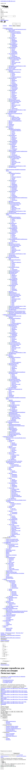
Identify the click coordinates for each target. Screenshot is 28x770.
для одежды (8, 617)
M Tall (6, 711)
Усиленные (14, 51)
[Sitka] (4, 8)
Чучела (7, 574)
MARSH (11, 400)
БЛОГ (4, 626)
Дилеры (8, 738)
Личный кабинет (4, 20)
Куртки (10, 123)
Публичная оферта (10, 729)
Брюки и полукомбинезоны (15, 120)
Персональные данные (11, 731)
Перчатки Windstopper (16, 496)
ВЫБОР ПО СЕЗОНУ (8, 436)
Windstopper (14, 40)
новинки (5, 677)
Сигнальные (14, 281)
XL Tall (18, 711)
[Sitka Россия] (1, 762)
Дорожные (11, 559)
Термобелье (11, 124)
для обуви (8, 618)
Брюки (10, 392)
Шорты (13, 451)
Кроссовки (13, 585)
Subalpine (11, 70)
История (8, 722)
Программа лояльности (11, 736)
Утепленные (14, 41)
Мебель (7, 552)
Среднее (13, 35)
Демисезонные (12, 581)
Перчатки (13, 63)
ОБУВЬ (5, 579)
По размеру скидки (7, 682)
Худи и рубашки (12, 98)
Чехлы (10, 547)
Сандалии (8, 601)
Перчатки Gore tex (15, 495)
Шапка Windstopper (15, 491)
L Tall (12, 711)
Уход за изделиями (10, 733)
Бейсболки (13, 207)
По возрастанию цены (8, 680)
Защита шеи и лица (15, 418)
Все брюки (13, 450)
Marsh (10, 172)
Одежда (8, 623)
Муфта (13, 535)
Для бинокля (14, 108)
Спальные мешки (13, 111)
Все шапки (13, 490)
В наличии (3, 658)
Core (12, 175)
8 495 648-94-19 (4, 1)
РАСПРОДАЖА (12, 67)
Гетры (12, 64)
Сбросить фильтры (5, 640)
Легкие (13, 50)
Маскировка (9, 551)
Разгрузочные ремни (13, 546)
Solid (10, 258)
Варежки (13, 531)
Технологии (9, 723)
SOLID (10, 423)
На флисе (13, 42)
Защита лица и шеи (15, 62)
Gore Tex (13, 328)
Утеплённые (14, 486)
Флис (10, 468)
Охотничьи (11, 558)
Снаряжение (9, 624)
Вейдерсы (11, 201)
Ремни (12, 302)
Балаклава (13, 248)
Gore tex (13, 39)
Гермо (10, 561)
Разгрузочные (14, 87)
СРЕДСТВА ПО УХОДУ (9, 615)
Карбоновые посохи (10, 550)
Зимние (10, 589)
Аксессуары (11, 115)
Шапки (13, 61)
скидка (9, 677)
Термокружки (9, 570)
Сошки (7, 575)
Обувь (7, 622)
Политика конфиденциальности (13, 728)
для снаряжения (9, 619)
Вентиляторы (9, 609)
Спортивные (14, 269)
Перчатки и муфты (15, 119)
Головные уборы (15, 59)
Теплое (13, 36)
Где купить (5, 625)
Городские (13, 584)
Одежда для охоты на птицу (12, 540)
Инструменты (9, 576)
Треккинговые (14, 587)
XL (14, 711)
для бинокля (14, 386)
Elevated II (11, 128)
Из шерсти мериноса (16, 33)
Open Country (12, 30)
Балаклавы (13, 161)
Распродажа (6, 661)
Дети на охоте (12, 68)
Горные (13, 583)
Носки (12, 304)
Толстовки (11, 125)
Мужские (11, 600)
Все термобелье (15, 464)
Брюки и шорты (12, 447)
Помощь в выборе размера (12, 726)
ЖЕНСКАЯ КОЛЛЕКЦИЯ (9, 314)
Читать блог (9, 629)
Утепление (11, 467)
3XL (6, 713)
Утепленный (14, 46)
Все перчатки (14, 494)
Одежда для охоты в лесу (12, 541)
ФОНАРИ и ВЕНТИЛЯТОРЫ (10, 608)
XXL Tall (2, 713)
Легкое (13, 34)
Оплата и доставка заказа (12, 727)
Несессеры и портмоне (11, 554)
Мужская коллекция (8, 28)
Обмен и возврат (10, 734)
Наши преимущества (11, 721)
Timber (10, 215)
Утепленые (14, 189)
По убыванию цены (8, 681)
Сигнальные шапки (16, 298)
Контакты (8, 739)
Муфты (13, 164)
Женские (11, 596)
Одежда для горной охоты (12, 539)
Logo (12, 268)
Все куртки (14, 445)
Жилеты (11, 122)
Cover (10, 114)
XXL (21, 711)
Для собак (8, 548)
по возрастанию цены (13, 676)
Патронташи (12, 545)
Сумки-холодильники (14, 569)
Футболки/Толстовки (14, 324)
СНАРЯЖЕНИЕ (7, 542)
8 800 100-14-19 (11, 1)
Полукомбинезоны (13, 53)
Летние (10, 590)
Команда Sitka (9, 628)
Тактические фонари (11, 614)
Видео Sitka (8, 630)
